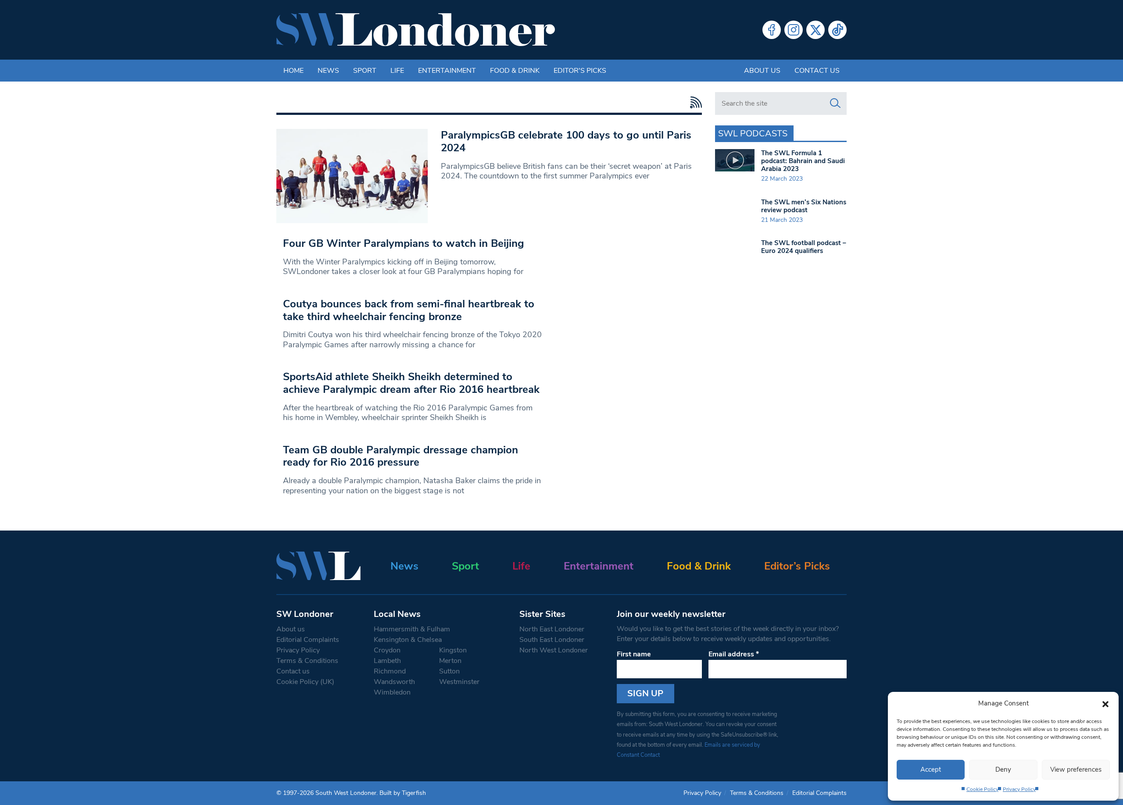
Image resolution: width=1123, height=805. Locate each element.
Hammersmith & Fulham (412, 629)
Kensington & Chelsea (408, 640)
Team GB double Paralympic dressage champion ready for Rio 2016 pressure (400, 456)
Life (397, 70)
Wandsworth (394, 682)
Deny (1003, 769)
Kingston (453, 650)
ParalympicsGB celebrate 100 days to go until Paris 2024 (566, 141)
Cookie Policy (982, 789)
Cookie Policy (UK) (305, 682)
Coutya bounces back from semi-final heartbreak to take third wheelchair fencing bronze (408, 310)
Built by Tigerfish (402, 793)
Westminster (459, 682)
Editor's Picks (580, 70)
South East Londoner (551, 640)
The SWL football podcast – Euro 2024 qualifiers (803, 247)
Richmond (390, 671)
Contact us (817, 70)
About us (762, 70)
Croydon (387, 650)
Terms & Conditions (307, 661)
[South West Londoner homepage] (415, 29)
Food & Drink (515, 70)
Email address (733, 654)
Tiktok (837, 30)
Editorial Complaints (307, 640)
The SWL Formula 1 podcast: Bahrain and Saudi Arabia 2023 (803, 161)
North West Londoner (553, 650)
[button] (1105, 703)
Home (293, 70)
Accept (930, 769)
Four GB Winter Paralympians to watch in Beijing (403, 243)
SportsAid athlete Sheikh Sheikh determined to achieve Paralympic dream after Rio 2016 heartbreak (411, 383)
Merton (450, 661)
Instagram (793, 30)
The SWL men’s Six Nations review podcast (803, 206)
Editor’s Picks (797, 566)
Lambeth (387, 661)
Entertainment (447, 70)
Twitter (815, 30)
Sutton (449, 671)
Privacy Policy (1019, 789)
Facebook (771, 30)
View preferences (1076, 769)
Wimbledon (392, 692)
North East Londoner (551, 629)
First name (634, 654)
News (328, 70)
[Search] (835, 103)
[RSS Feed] (694, 102)
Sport (364, 70)
